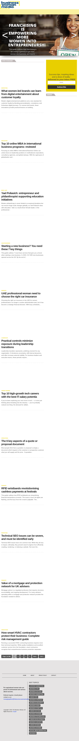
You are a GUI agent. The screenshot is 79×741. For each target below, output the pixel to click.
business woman (35, 714)
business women (35, 727)
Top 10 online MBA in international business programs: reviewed (21, 145)
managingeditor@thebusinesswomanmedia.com (17, 699)
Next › (35, 656)
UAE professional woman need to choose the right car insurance (20, 295)
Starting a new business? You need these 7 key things (21, 247)
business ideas (35, 705)
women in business (36, 702)
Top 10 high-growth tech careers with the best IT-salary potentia (20, 395)
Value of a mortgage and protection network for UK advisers (21, 585)
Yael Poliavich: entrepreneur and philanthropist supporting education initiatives (22, 196)
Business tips (34, 688)
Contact (53, 675)
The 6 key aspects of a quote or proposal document (19, 442)
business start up (36, 708)
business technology (37, 716)
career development (37, 719)
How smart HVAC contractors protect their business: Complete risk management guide (20, 636)
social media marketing (38, 730)
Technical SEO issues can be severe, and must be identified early (22, 537)
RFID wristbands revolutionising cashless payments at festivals (20, 490)
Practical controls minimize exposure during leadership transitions (17, 344)
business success (36, 691)
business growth (36, 722)
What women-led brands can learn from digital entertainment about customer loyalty (21, 94)
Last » (42, 656)
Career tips (33, 697)
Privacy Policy (43, 675)
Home (24, 675)
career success (35, 711)
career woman (35, 725)
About (32, 675)
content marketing (37, 686)
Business (33, 733)
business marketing (37, 694)
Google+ (15, 711)
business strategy (36, 700)
